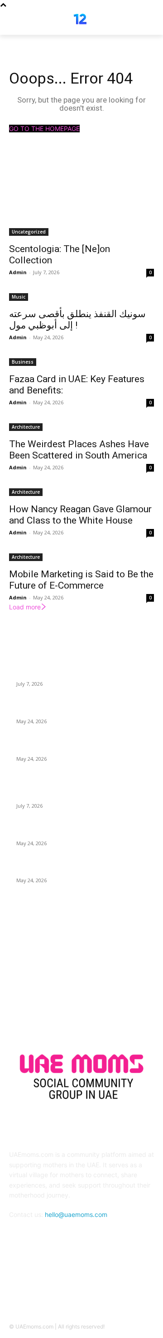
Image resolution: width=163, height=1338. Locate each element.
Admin (18, 272)
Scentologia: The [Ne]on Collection (65, 673)
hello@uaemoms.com (76, 1214)
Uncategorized (29, 232)
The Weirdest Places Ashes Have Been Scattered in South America (79, 450)
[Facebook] (70, 1282)
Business (23, 362)
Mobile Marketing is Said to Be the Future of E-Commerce (81, 580)
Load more (25, 607)
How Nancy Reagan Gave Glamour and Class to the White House (80, 515)
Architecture (26, 427)
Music (18, 297)
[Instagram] (92, 1282)
